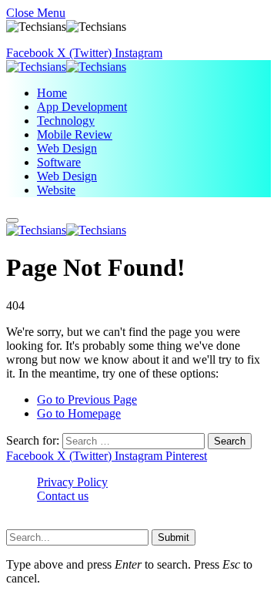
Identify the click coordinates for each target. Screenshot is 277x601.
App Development (82, 106)
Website (56, 189)
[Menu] (12, 220)
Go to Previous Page (87, 399)
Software (59, 162)
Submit (173, 537)
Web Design (67, 148)
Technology (66, 120)
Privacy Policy (72, 482)
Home (52, 92)
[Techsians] (66, 66)
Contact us (62, 495)
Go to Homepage (79, 413)
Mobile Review (74, 134)
